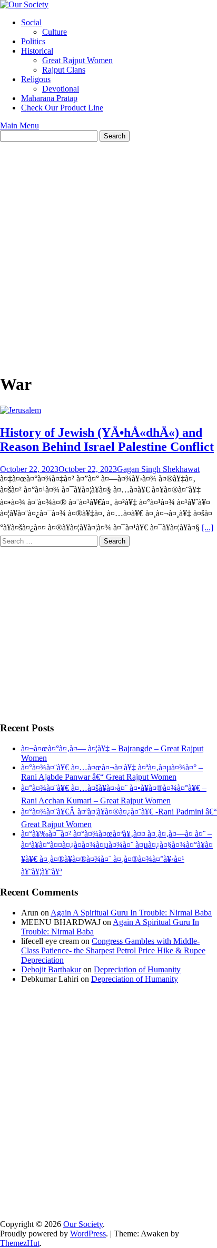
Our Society (83, 1224)
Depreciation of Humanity (137, 969)
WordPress (88, 1233)
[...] (207, 527)
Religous (36, 79)
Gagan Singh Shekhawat (158, 469)
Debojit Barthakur (51, 969)
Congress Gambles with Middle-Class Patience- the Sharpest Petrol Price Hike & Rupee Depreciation (113, 950)
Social (31, 22)
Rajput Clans (63, 69)
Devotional (60, 88)
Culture (54, 31)
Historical (37, 50)
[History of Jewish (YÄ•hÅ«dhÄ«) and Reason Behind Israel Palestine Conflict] (20, 410)
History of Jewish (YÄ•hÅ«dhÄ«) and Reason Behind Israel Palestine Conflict (107, 440)
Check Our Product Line (62, 107)
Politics (33, 41)
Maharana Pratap (49, 98)
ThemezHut (20, 1243)
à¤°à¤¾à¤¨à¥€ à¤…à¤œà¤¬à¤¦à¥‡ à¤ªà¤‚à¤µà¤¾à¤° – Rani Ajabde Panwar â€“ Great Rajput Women (112, 772)
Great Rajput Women (77, 60)
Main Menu (19, 125)
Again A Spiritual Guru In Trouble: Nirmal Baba (131, 912)
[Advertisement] (108, 255)
